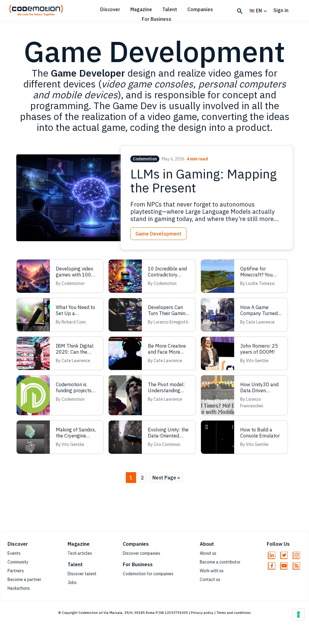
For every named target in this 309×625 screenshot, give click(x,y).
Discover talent (82, 573)
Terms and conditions (233, 613)
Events (14, 553)
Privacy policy (202, 613)
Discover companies (141, 553)
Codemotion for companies (148, 573)
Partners (16, 570)
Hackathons (19, 588)
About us (208, 553)
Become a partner (24, 579)
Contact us (210, 579)
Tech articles (80, 553)
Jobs (72, 582)
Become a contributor (220, 562)
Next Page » (166, 478)
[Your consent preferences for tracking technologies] (298, 614)
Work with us (212, 570)
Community (18, 562)
